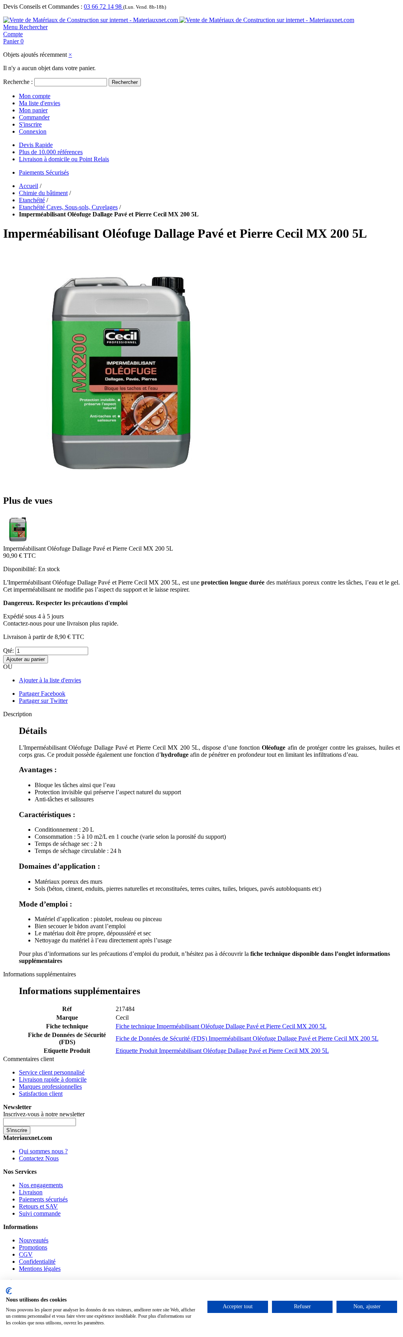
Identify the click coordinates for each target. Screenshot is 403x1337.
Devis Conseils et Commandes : (42, 6)
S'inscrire (30, 124)
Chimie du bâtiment (43, 193)
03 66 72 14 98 (103, 6)
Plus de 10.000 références (51, 152)
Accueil (28, 185)
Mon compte (34, 96)
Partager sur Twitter (43, 700)
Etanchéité (32, 200)
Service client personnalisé (52, 1072)
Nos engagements (41, 1185)
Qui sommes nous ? (43, 1151)
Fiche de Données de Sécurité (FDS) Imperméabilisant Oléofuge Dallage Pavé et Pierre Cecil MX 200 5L (247, 1038)
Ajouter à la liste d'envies (50, 680)
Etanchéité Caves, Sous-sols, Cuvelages (68, 207)
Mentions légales (40, 1268)
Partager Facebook (42, 693)
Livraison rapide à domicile (53, 1079)
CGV (26, 1254)
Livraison (31, 1192)
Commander (34, 117)
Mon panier (33, 110)
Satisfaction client (41, 1093)
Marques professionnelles (50, 1086)
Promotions (33, 1247)
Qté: (8, 650)
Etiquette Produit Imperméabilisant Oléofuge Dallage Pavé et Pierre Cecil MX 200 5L (222, 1050)
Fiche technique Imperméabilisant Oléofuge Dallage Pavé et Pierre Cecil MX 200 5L (221, 1026)
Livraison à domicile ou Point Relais (64, 159)
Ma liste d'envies (39, 103)
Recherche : (18, 81)
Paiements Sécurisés (44, 172)
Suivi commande (40, 1213)
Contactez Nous (39, 1158)
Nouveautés (33, 1240)
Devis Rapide (36, 145)
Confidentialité (37, 1261)
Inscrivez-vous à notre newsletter (44, 1114)
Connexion (32, 131)
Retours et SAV (38, 1206)
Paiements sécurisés (43, 1199)
